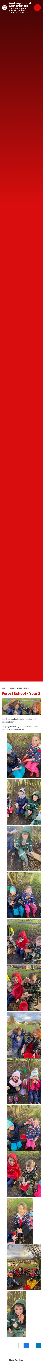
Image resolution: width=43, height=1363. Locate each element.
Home (4, 688)
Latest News (22, 688)
